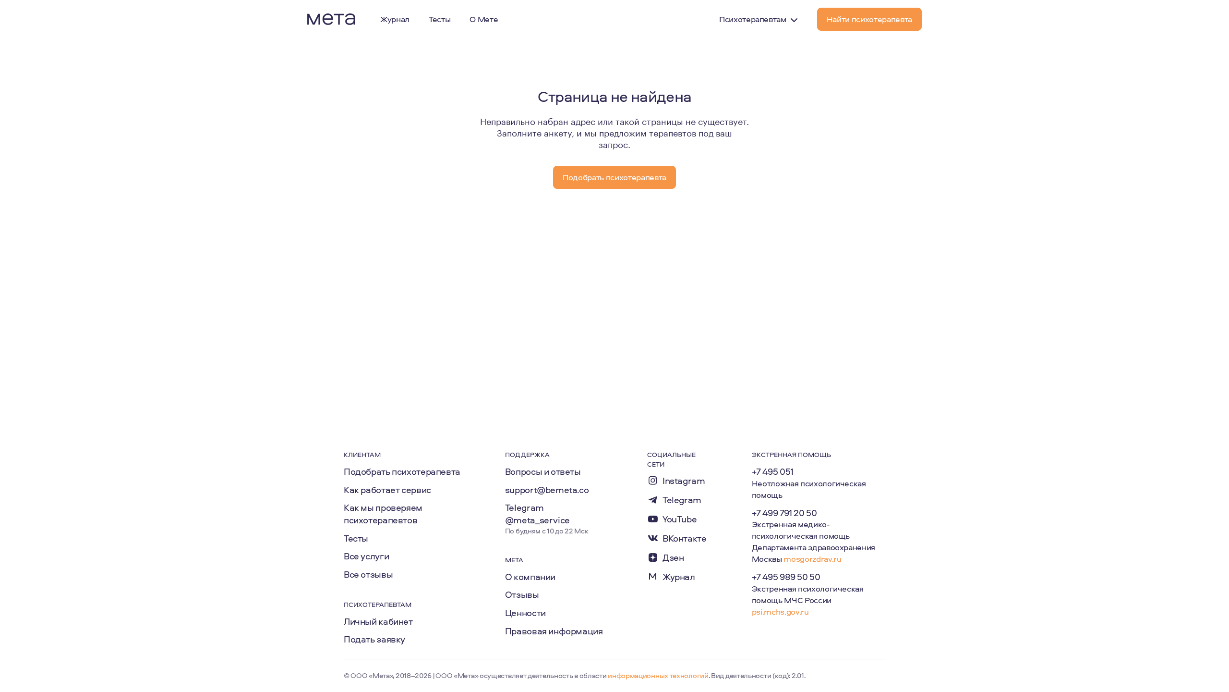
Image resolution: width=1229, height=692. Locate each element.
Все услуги (366, 556)
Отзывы (522, 594)
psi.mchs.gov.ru (780, 611)
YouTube (680, 519)
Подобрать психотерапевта (402, 471)
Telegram (682, 500)
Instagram (684, 481)
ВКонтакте (685, 538)
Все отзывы (368, 574)
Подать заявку (374, 639)
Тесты (356, 538)
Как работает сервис (387, 489)
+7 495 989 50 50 (786, 576)
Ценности (525, 612)
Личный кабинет (378, 621)
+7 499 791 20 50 (784, 513)
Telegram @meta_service (537, 513)
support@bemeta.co (547, 489)
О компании (530, 576)
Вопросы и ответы (543, 471)
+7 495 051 (773, 471)
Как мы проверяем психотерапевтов (383, 513)
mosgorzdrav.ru (812, 558)
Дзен (673, 558)
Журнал (679, 577)
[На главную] (331, 19)
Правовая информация (554, 631)
